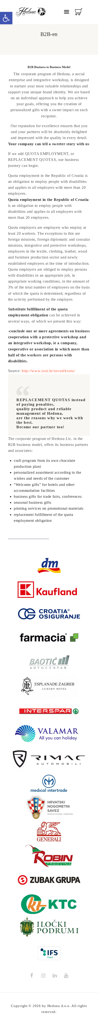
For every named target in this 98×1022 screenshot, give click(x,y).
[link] (6, 18)
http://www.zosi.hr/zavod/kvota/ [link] (48, 371)
